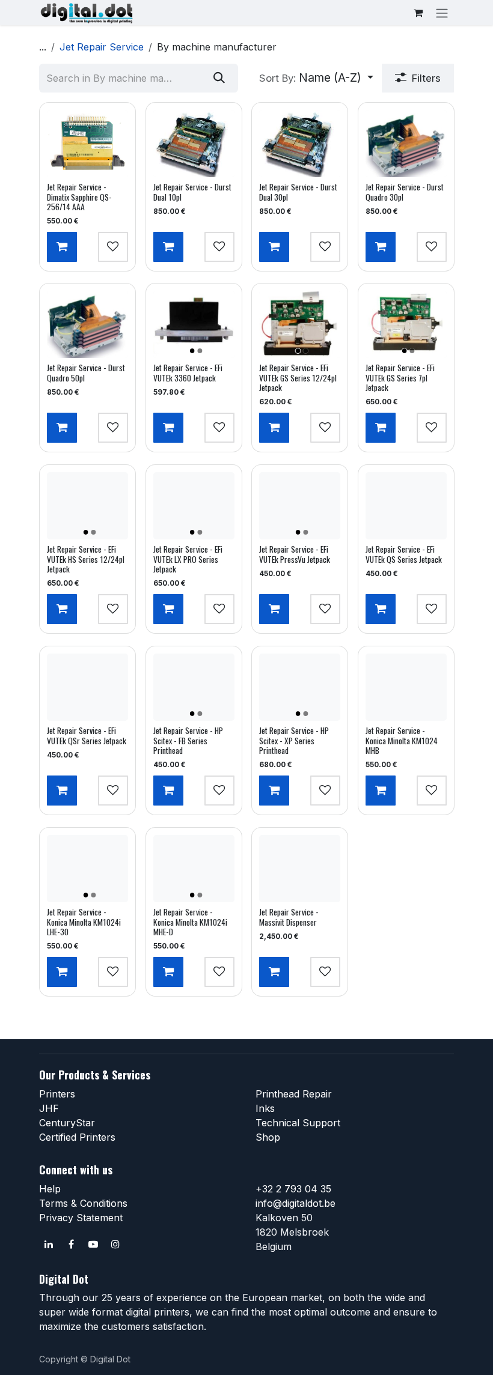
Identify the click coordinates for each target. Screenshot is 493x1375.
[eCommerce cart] (418, 13)
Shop (268, 1137)
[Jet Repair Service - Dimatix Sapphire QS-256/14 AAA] (87, 143)
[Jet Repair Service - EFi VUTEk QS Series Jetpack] (406, 505)
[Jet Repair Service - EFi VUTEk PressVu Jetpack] (299, 505)
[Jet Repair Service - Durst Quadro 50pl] (87, 324)
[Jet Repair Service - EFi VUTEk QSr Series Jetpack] (87, 687)
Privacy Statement (81, 1218)
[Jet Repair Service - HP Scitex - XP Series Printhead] (299, 687)
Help (50, 1189)
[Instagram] (115, 1244)
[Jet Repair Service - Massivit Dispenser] (299, 868)
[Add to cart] (62, 246)
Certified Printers (77, 1137)
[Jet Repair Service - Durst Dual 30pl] (299, 143)
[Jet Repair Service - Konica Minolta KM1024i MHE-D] (193, 868)
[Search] (219, 78)
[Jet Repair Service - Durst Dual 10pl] (193, 143)
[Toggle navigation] (442, 12)
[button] (316, 78)
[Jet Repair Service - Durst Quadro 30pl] (406, 143)
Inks (265, 1108)
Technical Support (298, 1123)
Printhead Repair (294, 1094)
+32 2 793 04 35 (293, 1189)
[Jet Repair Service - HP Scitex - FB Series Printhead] (193, 687)
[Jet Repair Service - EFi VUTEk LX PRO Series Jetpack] (193, 505)
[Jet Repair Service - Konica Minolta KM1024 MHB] (406, 687)
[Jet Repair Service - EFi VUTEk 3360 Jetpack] (193, 324)
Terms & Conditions (83, 1203)
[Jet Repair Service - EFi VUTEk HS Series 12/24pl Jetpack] (87, 505)
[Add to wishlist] (113, 246)
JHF (49, 1108)
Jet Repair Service (102, 47)
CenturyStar (67, 1123)
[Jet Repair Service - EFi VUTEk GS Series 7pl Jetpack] (406, 324)
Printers (57, 1094)
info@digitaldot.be (295, 1203)
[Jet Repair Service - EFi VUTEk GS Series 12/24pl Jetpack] (299, 324)
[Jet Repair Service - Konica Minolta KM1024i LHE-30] (87, 868)
